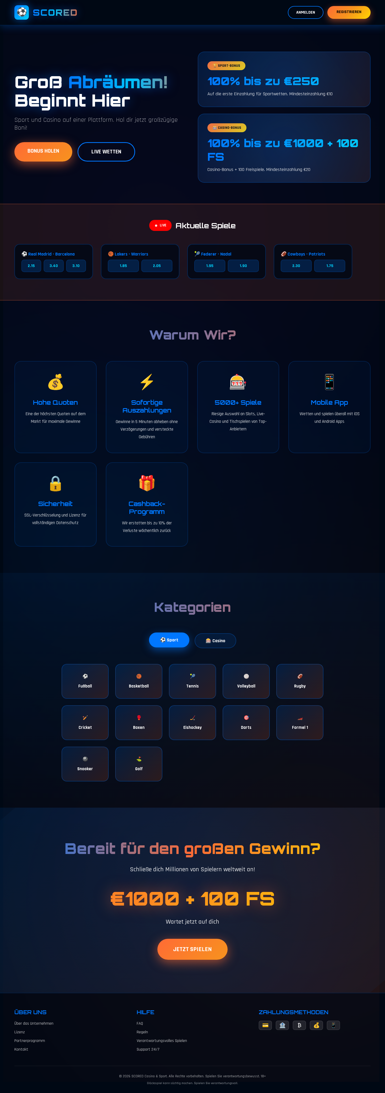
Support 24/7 (148, 1049)
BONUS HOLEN (43, 151)
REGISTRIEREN (349, 12)
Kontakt (21, 1049)
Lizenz (19, 1032)
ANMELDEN (305, 12)
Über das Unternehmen (33, 1023)
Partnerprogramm (29, 1041)
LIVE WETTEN (106, 152)
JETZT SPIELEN (192, 949)
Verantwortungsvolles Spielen (162, 1041)
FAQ (140, 1023)
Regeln (142, 1032)
